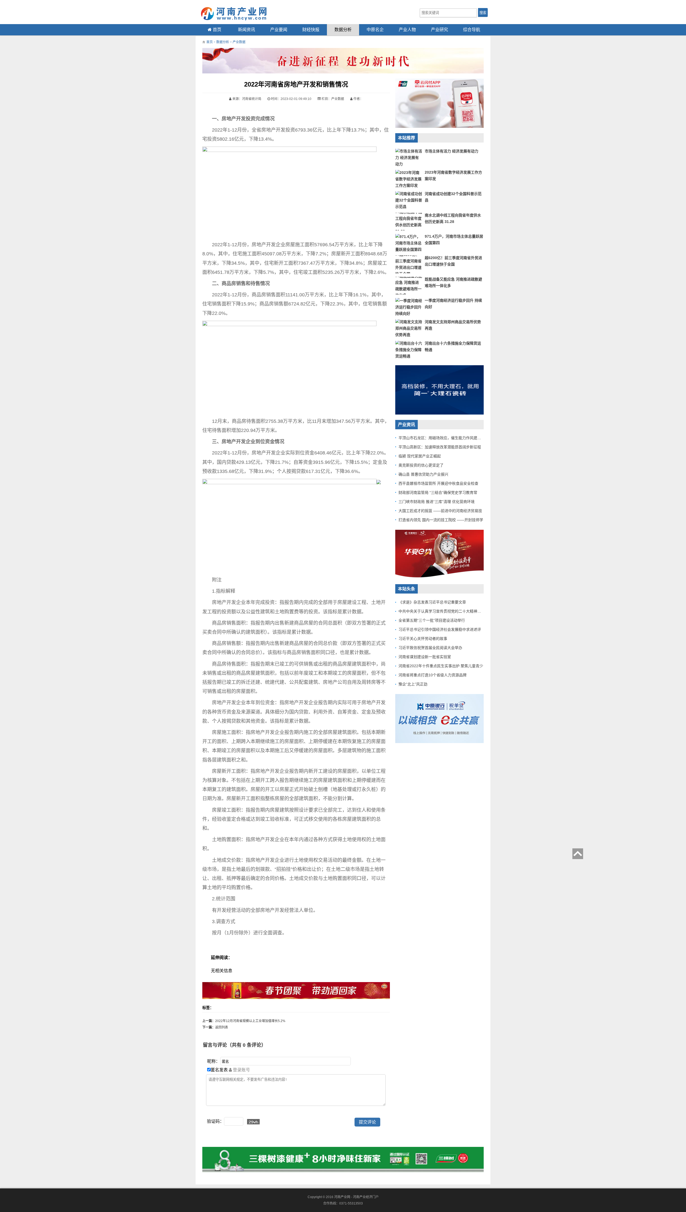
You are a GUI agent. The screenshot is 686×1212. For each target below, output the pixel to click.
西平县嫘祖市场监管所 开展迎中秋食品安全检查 (438, 483)
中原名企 (375, 29)
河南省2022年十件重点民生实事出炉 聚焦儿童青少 (440, 666)
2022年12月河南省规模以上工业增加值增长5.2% (250, 1021)
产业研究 (439, 29)
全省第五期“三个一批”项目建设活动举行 (431, 620)
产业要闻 (278, 29)
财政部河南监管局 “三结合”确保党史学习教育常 (437, 492)
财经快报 (310, 29)
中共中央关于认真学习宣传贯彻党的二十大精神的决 (441, 611)
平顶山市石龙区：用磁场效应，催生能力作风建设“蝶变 (444, 438)
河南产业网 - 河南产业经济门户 (356, 1197)
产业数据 (239, 42)
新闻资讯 (246, 29)
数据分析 (343, 29)
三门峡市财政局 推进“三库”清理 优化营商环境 (436, 501)
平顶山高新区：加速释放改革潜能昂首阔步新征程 (439, 447)
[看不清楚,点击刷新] (253, 1121)
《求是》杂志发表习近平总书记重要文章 (432, 602)
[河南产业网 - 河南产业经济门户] (238, 13)
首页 (216, 29)
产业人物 (407, 29)
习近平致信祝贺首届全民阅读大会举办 (430, 648)
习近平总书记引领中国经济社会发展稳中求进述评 (439, 629)
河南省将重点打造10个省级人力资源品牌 (432, 675)
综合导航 (471, 29)
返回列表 (221, 1027)
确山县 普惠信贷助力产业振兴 (423, 474)
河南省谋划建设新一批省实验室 (424, 657)
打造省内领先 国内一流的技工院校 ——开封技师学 (440, 520)
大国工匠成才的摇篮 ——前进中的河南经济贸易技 (440, 511)
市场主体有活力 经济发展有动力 (451, 151)
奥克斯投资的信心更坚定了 (420, 465)
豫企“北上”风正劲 (412, 684)
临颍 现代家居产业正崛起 (419, 456)
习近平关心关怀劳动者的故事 (422, 638)
